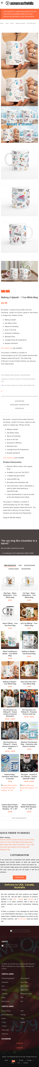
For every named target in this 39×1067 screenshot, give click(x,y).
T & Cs (4, 1022)
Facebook (19, 1043)
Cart (3, 986)
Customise (27, 840)
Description (19, 401)
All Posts (21, 1060)
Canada (17, 379)
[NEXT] (8, 291)
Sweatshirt (21, 844)
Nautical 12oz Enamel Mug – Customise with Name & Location (29, 744)
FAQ (22, 997)
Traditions (14, 847)
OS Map (29, 1060)
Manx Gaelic (25, 990)
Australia (11, 379)
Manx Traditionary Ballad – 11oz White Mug (10, 654)
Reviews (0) (19, 408)
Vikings (23, 847)
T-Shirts (4, 1026)
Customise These (26, 994)
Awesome (5, 982)
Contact (25, 1063)
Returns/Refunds (7, 1015)
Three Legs (6, 847)
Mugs (12, 23)
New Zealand (31, 379)
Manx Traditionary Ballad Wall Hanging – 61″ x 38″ (29, 807)
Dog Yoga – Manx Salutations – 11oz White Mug (10, 595)
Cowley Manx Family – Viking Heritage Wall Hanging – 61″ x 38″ (10, 807)
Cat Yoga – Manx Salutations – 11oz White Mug (29, 595)
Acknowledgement (8, 978)
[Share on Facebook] (4, 391)
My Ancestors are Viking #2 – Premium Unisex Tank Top (29, 712)
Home (1, 23)
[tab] (19, 401)
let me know (22, 919)
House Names (25, 978)
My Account (6, 1001)
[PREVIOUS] (3, 291)
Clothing (20, 840)
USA (2, 381)
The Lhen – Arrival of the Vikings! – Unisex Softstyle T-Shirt (29, 777)
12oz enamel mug (6, 348)
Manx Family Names (22, 842)
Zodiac (23, 1022)
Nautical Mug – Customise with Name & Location (10, 777)
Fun (21, 379)
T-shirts (28, 844)
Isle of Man (11, 842)
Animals (2, 840)
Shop (7, 23)
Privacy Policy (6, 1011)
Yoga (8, 849)
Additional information (19, 405)
